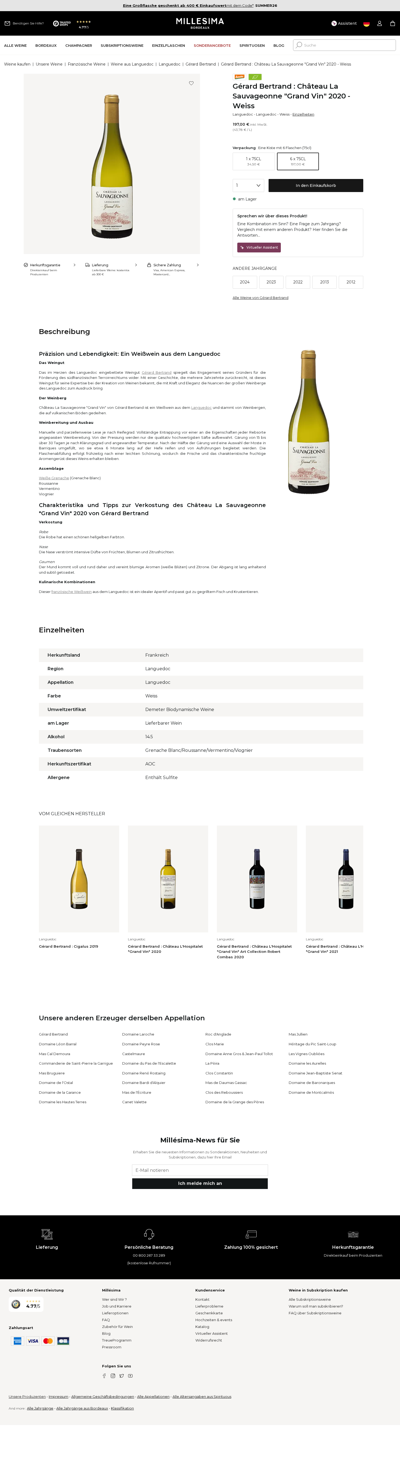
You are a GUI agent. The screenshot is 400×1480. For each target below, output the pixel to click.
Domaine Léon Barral (57, 1044)
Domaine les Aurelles (307, 1063)
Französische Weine (87, 64)
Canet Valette (134, 1102)
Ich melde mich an (200, 1183)
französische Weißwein (71, 591)
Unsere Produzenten (27, 1396)
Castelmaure (133, 1054)
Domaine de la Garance (60, 1092)
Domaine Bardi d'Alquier (143, 1082)
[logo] (200, 23)
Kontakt (202, 1299)
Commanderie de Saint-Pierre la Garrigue (76, 1063)
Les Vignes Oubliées (306, 1054)
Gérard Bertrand (201, 64)
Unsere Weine (49, 64)
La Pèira (212, 1063)
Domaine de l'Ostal (56, 1082)
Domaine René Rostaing (143, 1073)
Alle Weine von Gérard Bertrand (260, 297)
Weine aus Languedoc (132, 64)
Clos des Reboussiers (224, 1092)
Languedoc (169, 64)
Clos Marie (214, 1044)
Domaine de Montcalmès (311, 1092)
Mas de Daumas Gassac (226, 1082)
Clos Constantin (219, 1073)
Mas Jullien (298, 1034)
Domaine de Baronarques (312, 1082)
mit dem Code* (188, 5)
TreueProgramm (116, 1340)
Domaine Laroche (138, 1034)
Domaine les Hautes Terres (62, 1102)
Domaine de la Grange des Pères (234, 1102)
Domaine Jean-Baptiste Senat (315, 1073)
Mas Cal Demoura (54, 1054)
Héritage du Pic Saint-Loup (312, 1044)
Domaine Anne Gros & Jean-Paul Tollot (239, 1054)
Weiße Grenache (54, 478)
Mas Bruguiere (52, 1073)
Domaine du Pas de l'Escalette (149, 1063)
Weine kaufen (17, 64)
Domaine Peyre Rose (141, 1044)
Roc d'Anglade (218, 1034)
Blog (106, 1333)
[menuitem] (15, 45)
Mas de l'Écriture (136, 1092)
